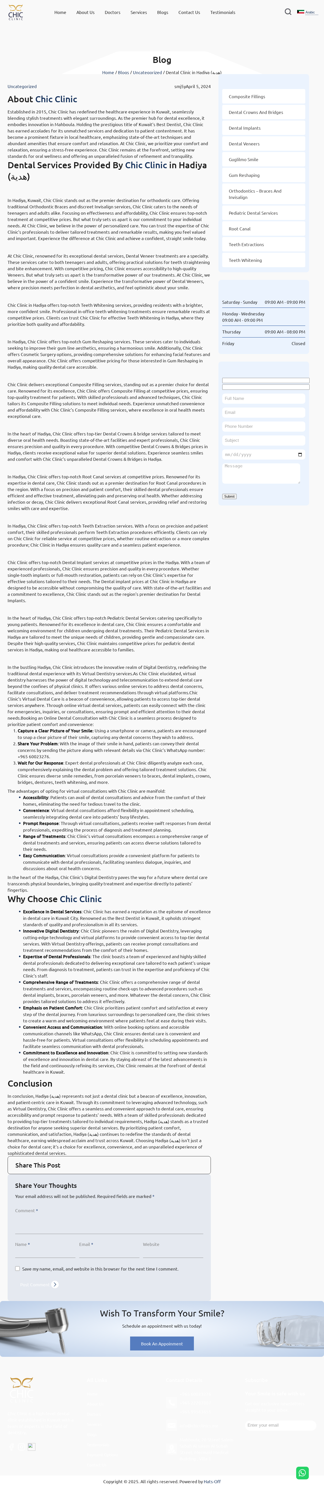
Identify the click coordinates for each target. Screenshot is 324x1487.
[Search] (288, 12)
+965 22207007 (195, 1402)
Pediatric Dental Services (44, 607)
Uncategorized (147, 72)
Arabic (310, 12)
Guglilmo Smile (243, 159)
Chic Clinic (56, 98)
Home (60, 12)
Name (22, 1244)
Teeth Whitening (32, 294)
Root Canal (240, 228)
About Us (85, 12)
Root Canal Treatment (40, 466)
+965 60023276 (195, 1393)
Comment (26, 1210)
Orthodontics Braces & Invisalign (55, 189)
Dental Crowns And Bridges (256, 112)
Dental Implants (31, 551)
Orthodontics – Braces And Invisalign (255, 194)
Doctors (112, 12)
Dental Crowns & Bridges (44, 423)
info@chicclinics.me (199, 1425)
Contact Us (189, 12)
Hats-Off (212, 1481)
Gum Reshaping (30, 331)
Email (86, 1244)
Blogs (162, 12)
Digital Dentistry (32, 656)
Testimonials (222, 12)
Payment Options (102, 1454)
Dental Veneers (30, 245)
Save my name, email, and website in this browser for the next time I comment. (100, 1268)
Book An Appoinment (162, 1343)
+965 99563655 (195, 1411)
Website (151, 1244)
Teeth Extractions (246, 244)
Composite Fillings (35, 373)
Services (139, 12)
